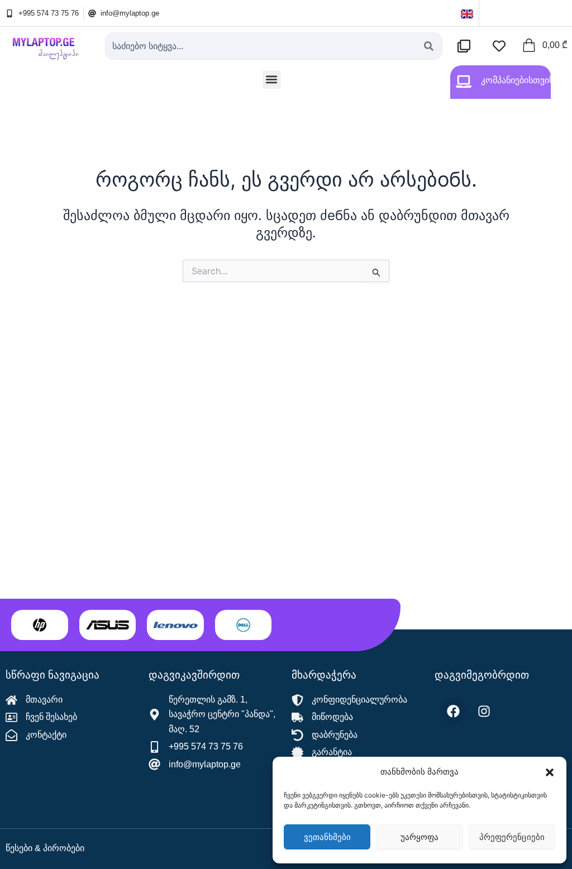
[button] (549, 772)
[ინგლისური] (467, 13)
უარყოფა (419, 837)
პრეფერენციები (512, 837)
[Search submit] (429, 46)
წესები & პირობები (45, 848)
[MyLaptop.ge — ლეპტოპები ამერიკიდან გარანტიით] (49, 45)
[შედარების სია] (466, 46)
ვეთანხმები (327, 837)
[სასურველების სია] (501, 46)
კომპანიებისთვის (517, 80)
